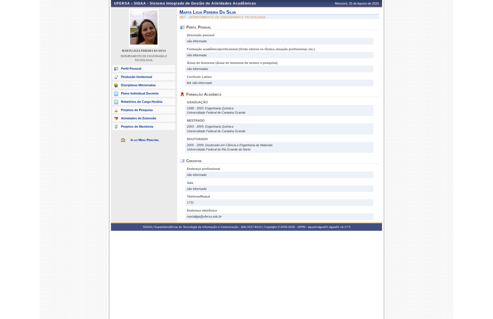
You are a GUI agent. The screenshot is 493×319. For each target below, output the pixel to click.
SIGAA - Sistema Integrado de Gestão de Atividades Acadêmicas (195, 3)
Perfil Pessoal (131, 68)
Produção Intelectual (136, 77)
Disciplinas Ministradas (138, 85)
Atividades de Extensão (138, 118)
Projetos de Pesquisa (137, 110)
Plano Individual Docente (140, 93)
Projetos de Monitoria (137, 126)
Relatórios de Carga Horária (141, 101)
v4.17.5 (345, 226)
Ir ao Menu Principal (145, 140)
